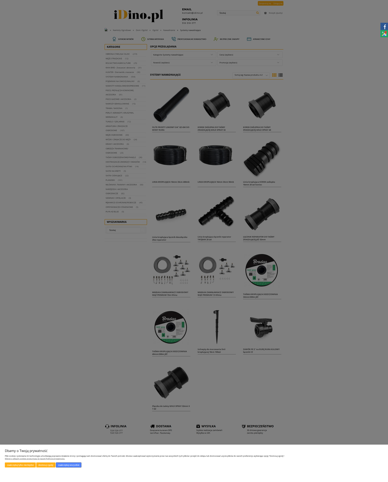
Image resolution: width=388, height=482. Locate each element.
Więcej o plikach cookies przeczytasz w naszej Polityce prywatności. (35, 458)
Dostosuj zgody (45, 465)
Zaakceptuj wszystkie (68, 465)
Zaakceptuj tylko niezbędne (20, 465)
